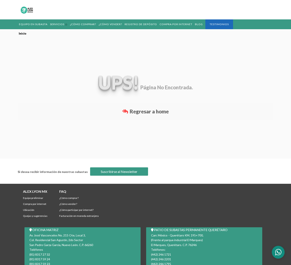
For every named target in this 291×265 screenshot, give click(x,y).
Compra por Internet (168, 24)
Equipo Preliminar (33, 198)
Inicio (22, 33)
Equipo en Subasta (32, 24)
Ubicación (28, 209)
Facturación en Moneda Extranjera (79, 215)
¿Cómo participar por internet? (76, 209)
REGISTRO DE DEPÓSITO (134, 24)
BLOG (190, 24)
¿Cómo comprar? (80, 24)
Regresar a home (149, 111)
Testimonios (210, 24)
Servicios (55, 24)
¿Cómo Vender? (106, 24)
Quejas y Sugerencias (35, 215)
